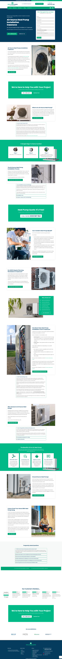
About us (14, 7)
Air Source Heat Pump (13, 422)
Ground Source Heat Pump (38, 495)
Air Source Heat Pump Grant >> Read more (23, 0)
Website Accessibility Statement (37, 654)
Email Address (39, 19)
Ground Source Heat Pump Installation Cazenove (40, 568)
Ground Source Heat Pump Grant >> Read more (40, 0)
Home (10, 7)
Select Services (39, 28)
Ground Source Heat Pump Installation (13, 651)
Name (38, 16)
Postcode (38, 25)
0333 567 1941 (51, 4)
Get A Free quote (39, 3)
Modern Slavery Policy (36, 650)
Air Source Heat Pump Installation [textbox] (42, 30)
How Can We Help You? (40, 31)
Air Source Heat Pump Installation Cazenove (22, 568)
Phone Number (39, 22)
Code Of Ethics (35, 655)
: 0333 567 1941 (31, 216)
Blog (25, 7)
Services (19, 7)
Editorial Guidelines (35, 656)
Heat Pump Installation (37, 256)
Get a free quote (12, 33)
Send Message (39, 37)
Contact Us (29, 7)
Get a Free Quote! (46, 312)
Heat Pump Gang (12, 533)
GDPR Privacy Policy (35, 651)
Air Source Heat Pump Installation (15, 286)
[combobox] (45, 30)
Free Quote (22, 651)
